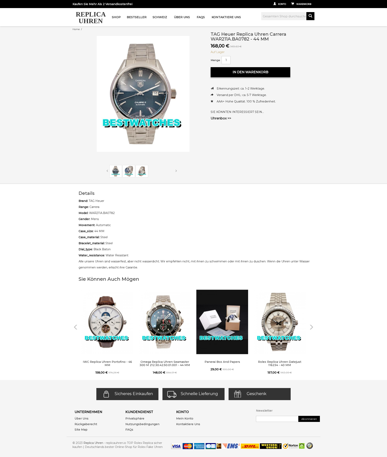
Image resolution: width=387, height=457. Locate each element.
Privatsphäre (134, 418)
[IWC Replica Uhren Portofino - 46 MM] (107, 322)
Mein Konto (184, 418)
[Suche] (310, 16)
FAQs (129, 429)
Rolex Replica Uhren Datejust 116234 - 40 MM (279, 363)
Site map (81, 429)
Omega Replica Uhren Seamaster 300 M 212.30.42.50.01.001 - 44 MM (164, 363)
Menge (215, 60)
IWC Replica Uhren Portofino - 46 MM (107, 363)
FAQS (201, 17)
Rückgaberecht (86, 424)
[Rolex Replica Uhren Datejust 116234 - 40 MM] (280, 322)
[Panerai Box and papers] (222, 322)
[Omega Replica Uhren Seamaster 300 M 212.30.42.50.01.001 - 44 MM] (165, 322)
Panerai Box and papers (222, 361)
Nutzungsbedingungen (142, 424)
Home (76, 29)
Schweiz (160, 17)
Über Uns (182, 17)
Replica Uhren (93, 443)
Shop (116, 17)
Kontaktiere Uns (226, 17)
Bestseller (137, 17)
